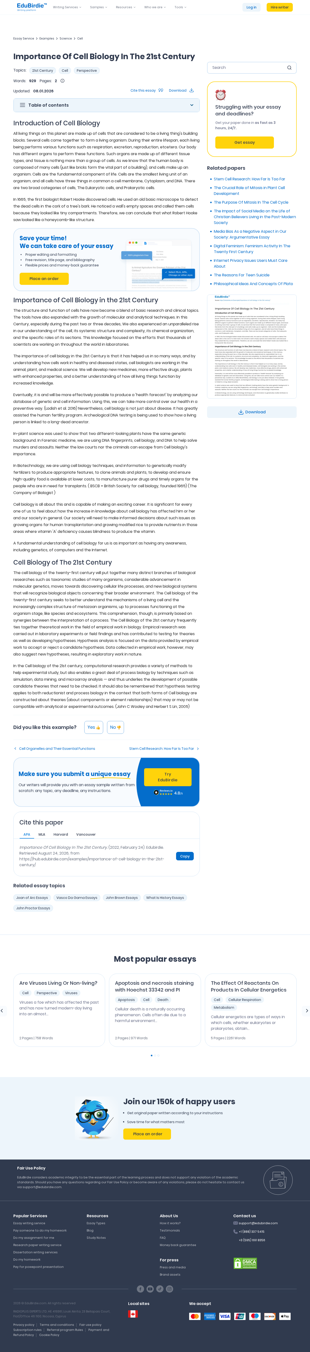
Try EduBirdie (168, 777)
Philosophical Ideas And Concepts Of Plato (253, 284)
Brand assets (170, 1274)
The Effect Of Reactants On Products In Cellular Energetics (249, 986)
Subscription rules (27, 1330)
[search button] (289, 67)
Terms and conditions (57, 1325)
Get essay (244, 142)
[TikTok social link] (159, 1289)
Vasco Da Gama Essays (76, 897)
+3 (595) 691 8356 (252, 1240)
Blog (90, 1230)
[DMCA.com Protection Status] (245, 1262)
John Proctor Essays (33, 908)
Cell (80, 38)
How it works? (170, 1223)
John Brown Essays (122, 897)
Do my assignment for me (33, 1238)
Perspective (87, 70)
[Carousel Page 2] (155, 1055)
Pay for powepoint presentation (38, 1267)
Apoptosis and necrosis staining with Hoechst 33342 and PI (154, 986)
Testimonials (170, 1230)
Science (66, 38)
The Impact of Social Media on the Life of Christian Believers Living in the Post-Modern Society (255, 216)
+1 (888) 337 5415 (251, 1232)
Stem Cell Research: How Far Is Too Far (161, 748)
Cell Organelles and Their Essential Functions (57, 748)
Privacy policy (23, 1325)
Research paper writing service (37, 1245)
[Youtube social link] (150, 1289)
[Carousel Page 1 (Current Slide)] (152, 1055)
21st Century (42, 70)
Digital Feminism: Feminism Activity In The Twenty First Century (252, 249)
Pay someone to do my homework (40, 1230)
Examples (46, 38)
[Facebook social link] (140, 1289)
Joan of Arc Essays (32, 897)
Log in (251, 7)
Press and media (173, 1267)
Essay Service (23, 38)
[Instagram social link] (169, 1289)
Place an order (44, 278)
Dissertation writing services (35, 1252)
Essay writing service (29, 1223)
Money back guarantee (178, 1245)
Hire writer (280, 7)
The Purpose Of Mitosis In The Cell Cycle (251, 202)
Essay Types (96, 1223)
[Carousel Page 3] (158, 1055)
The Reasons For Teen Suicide (242, 275)
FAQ (163, 1238)
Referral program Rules (65, 1330)
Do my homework (26, 1259)
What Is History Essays (165, 897)
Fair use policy (90, 1325)
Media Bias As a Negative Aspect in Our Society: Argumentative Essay (250, 234)
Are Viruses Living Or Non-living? (58, 983)
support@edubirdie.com (258, 1223)
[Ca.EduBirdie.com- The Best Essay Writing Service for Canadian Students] (133, 1314)
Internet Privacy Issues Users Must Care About (250, 263)
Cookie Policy (49, 1335)
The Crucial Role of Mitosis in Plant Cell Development (249, 190)
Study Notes (96, 1238)
